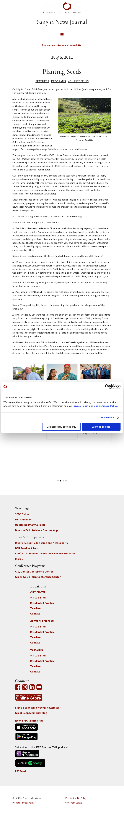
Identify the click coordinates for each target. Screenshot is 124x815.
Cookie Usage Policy (105, 406)
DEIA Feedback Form (27, 548)
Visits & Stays (38, 597)
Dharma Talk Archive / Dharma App (36, 530)
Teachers (35, 608)
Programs (58, 81)
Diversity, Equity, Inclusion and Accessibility (41, 543)
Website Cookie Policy (75, 798)
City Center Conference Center (34, 571)
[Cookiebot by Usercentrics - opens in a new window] (107, 386)
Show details (107, 417)
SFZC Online (22, 514)
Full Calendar (23, 519)
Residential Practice (42, 603)
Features (42, 81)
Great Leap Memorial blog (31, 713)
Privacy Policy (81, 406)
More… (19, 559)
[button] (58, 480)
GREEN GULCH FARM (42, 621)
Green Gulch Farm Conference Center (38, 577)
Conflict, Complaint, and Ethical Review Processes (45, 553)
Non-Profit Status (73, 802)
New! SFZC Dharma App (29, 720)
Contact (35, 613)
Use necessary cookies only (61, 426)
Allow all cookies (101, 426)
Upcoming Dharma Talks (30, 524)
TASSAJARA (37, 650)
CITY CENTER (38, 592)
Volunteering (78, 81)
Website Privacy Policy (23, 802)
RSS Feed (20, 771)
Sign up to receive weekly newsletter (37, 707)
